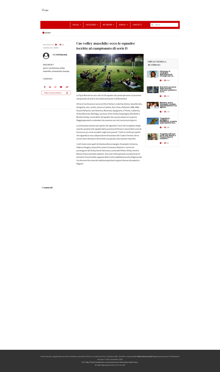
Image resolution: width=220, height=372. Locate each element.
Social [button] (76, 24)
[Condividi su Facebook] (45, 87)
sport (45, 68)
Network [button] (108, 24)
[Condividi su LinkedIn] (50, 87)
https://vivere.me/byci (52, 93)
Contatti (137, 24)
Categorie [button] (91, 24)
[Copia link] (66, 87)
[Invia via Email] (61, 87)
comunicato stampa (60, 71)
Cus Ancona (54, 68)
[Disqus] (110, 222)
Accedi (97, 365)
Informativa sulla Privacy (128, 362)
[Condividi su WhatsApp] (55, 87)
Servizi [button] (122, 24)
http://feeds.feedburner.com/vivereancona (102, 362)
